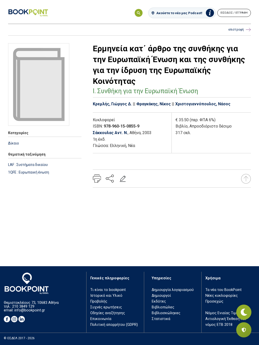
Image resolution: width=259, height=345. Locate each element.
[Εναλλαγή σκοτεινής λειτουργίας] (243, 312)
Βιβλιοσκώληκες (166, 313)
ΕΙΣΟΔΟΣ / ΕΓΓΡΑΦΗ (234, 12)
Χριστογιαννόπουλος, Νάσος (202, 104)
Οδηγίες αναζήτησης (107, 313)
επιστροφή (236, 29)
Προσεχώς (214, 301)
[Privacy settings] (243, 329)
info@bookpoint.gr (29, 310)
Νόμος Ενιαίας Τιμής (222, 313)
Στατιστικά (161, 319)
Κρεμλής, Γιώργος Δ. (112, 104)
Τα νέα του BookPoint (223, 290)
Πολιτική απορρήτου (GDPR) (114, 325)
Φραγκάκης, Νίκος (153, 104)
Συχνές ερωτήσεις (106, 307)
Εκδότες (159, 301)
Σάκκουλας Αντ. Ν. (110, 132)
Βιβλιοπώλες (163, 307)
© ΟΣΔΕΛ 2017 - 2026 (19, 338)
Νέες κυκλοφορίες (221, 295)
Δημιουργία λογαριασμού (173, 290)
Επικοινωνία (100, 319)
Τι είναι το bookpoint (108, 290)
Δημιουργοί (161, 295)
